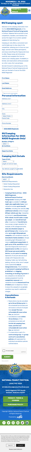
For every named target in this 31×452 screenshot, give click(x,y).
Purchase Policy (15, 404)
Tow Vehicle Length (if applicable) (12, 169)
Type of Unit (6, 159)
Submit (7, 357)
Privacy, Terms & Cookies (15, 399)
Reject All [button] (10, 445)
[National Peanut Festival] (5, 12)
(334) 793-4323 (15, 383)
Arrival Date (6, 146)
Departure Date (7, 151)
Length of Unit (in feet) (9, 164)
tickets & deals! (16, 10)
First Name (5, 78)
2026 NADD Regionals (11, 129)
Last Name (5, 83)
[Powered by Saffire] (19, 417)
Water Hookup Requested (12, 184)
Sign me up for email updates (11, 93)
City (3, 109)
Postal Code (5, 118)
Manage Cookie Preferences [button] (15, 449)
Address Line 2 (6, 104)
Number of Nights (8, 141)
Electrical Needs (7, 177)
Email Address (7, 88)
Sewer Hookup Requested (12, 186)
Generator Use (8, 189)
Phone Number (6, 123)
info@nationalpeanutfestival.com (15, 387)
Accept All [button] (20, 445)
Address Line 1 (6, 99)
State (3, 114)
